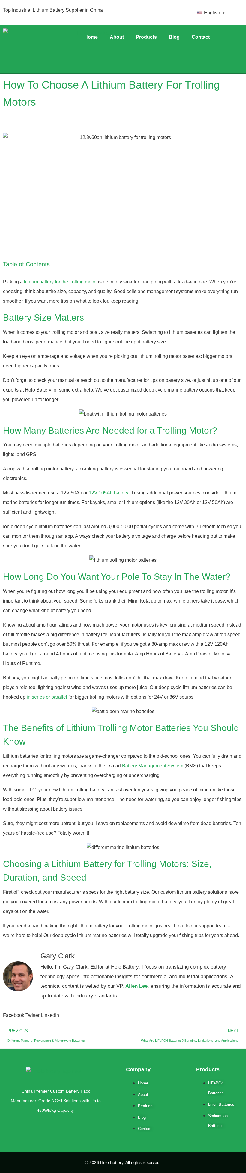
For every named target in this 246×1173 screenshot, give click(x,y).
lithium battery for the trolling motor (60, 281)
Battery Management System (152, 765)
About (117, 37)
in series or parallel (47, 697)
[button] (13, 1015)
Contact (201, 37)
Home (91, 37)
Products (146, 37)
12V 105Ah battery (108, 492)
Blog (174, 37)
